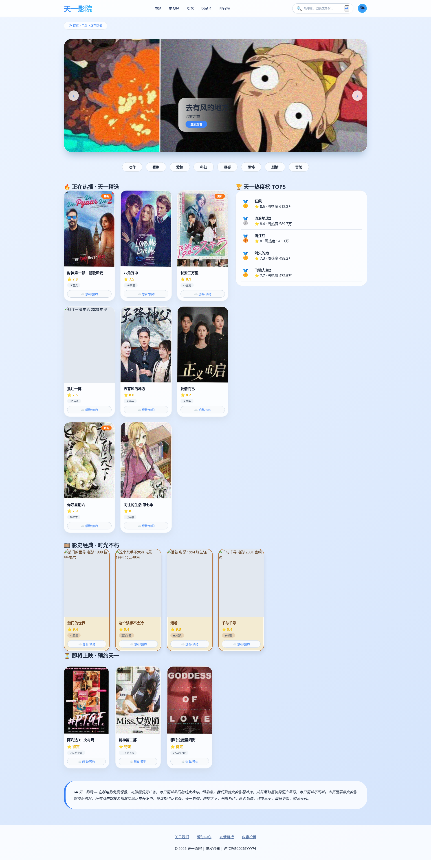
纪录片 (206, 8)
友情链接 (227, 836)
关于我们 (182, 836)
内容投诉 (249, 836)
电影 (158, 8)
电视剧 (174, 8)
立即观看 (100, 124)
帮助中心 (204, 836)
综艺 (190, 8)
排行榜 (224, 8)
